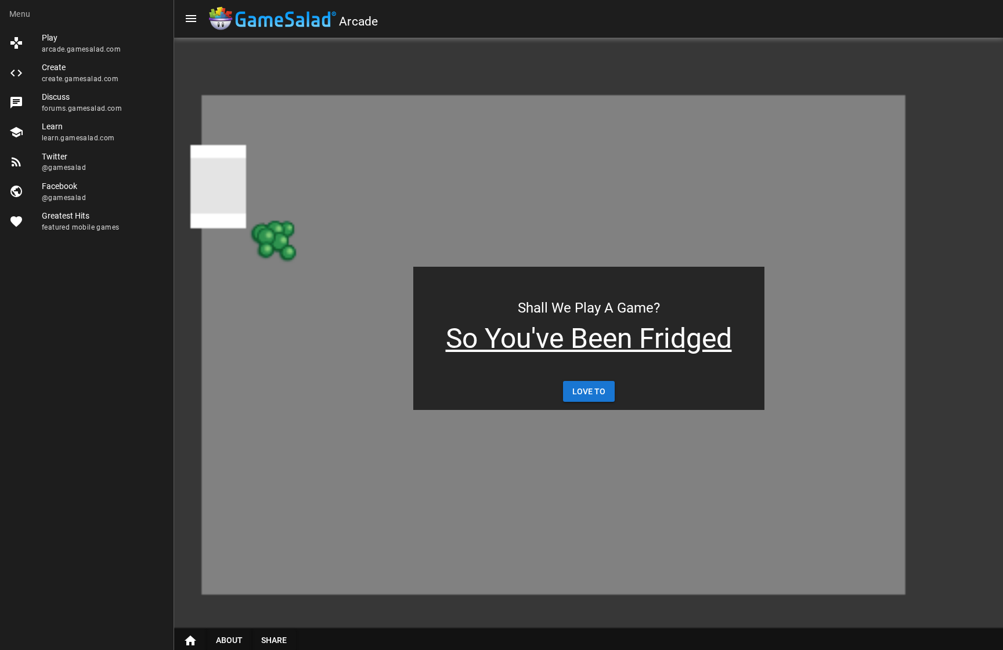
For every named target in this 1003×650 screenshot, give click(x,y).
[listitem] (87, 43)
